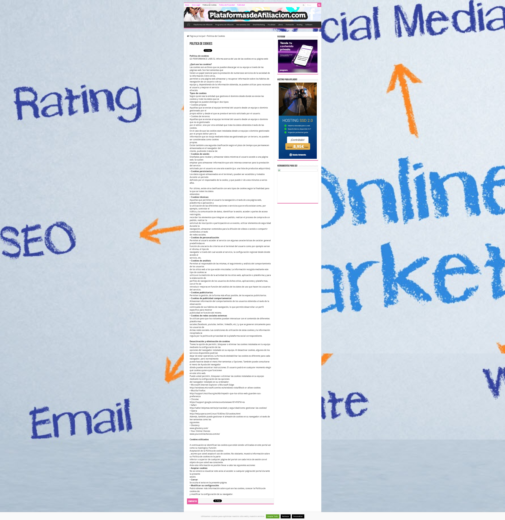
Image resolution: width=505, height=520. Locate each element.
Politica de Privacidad (227, 5)
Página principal (197, 36)
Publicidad (241, 5)
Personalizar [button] (298, 516)
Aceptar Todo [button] (272, 516)
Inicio (187, 5)
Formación (290, 25)
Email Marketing (259, 25)
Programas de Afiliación (224, 25)
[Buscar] (319, 5)
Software (308, 25)
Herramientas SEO (243, 25)
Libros (280, 25)
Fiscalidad (271, 25)
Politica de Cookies (209, 5)
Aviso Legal (196, 5)
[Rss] (304, 5)
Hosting (299, 25)
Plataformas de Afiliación (203, 25)
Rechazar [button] (285, 516)
